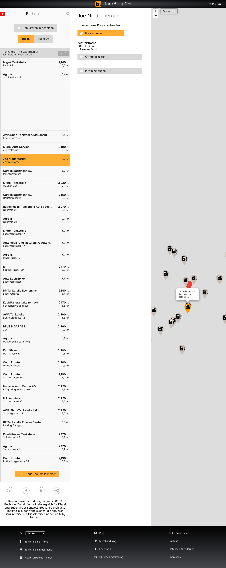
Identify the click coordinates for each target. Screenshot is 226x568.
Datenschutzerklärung (181, 548)
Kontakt (173, 541)
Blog (102, 533)
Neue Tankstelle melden (41, 474)
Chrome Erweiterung (111, 556)
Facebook (105, 548)
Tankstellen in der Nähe (38, 27)
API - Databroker (179, 533)
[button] (194, 280)
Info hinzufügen (95, 70)
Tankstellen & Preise (36, 541)
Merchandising (107, 541)
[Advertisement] (37, 106)
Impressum (175, 556)
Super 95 (43, 38)
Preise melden (94, 33)
